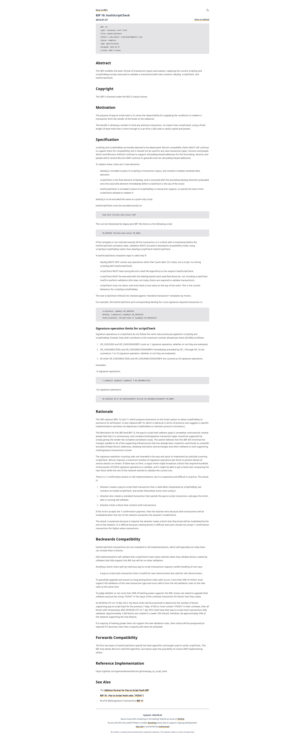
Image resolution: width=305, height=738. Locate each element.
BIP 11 (140, 700)
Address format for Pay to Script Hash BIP (126, 690)
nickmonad (163, 726)
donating (152, 722)
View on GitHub (201, 19)
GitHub (181, 719)
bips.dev (140, 726)
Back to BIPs (102, 10)
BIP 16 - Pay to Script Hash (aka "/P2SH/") (122, 695)
